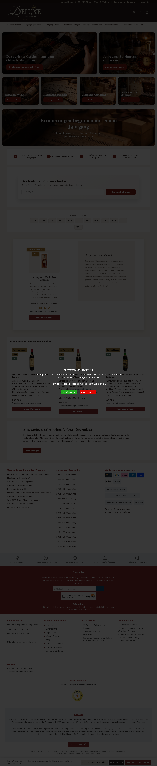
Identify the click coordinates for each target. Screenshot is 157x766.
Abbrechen (86, 392)
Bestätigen (68, 392)
